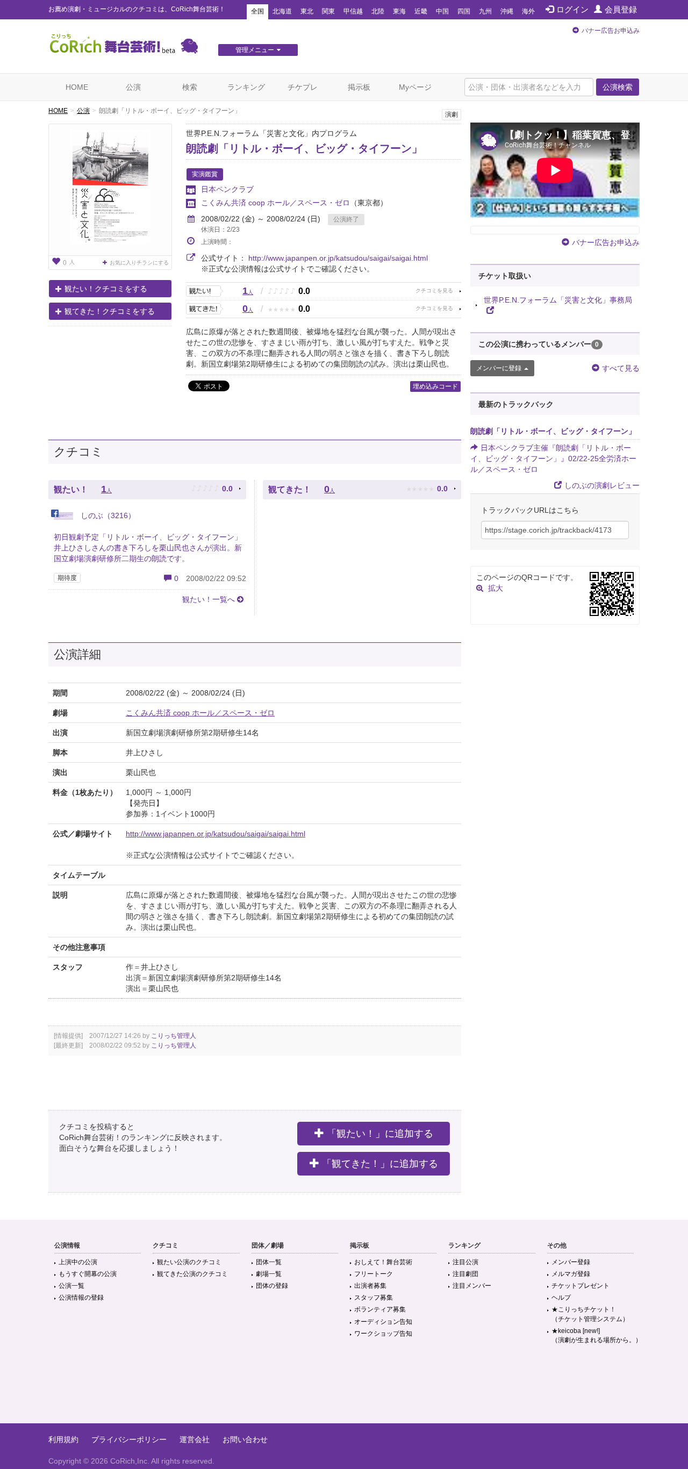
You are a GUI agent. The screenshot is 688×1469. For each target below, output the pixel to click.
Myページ (415, 87)
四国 (463, 11)
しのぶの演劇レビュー (602, 485)
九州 (485, 11)
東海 (399, 11)
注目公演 (465, 1262)
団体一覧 (269, 1262)
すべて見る (621, 368)
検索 (189, 87)
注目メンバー (472, 1285)
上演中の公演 (78, 1262)
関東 (328, 11)
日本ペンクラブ (227, 189)
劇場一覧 (269, 1274)
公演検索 (618, 87)
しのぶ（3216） (106, 515)
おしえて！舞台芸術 (383, 1262)
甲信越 (353, 11)
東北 (306, 11)
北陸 (377, 11)
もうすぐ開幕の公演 (88, 1274)
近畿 (420, 11)
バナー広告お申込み (611, 30)
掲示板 (359, 87)
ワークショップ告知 (383, 1333)
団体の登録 (272, 1285)
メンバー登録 (570, 1262)
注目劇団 (465, 1274)
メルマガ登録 (570, 1274)
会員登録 (621, 9)
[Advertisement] (344, 1388)
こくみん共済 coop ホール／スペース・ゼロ (275, 202)
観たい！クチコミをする (105, 288)
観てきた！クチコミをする (109, 311)
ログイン (572, 9)
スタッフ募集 (373, 1297)
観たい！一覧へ (208, 599)
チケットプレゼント (580, 1285)
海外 (528, 11)
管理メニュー (254, 50)
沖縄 (506, 11)
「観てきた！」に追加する (380, 1163)
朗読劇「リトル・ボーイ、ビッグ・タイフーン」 (304, 148)
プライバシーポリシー (129, 1439)
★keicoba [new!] (596, 1335)
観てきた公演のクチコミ (192, 1274)
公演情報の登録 (81, 1297)
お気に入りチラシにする (139, 263)
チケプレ (303, 87)
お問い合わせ (245, 1439)
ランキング (246, 87)
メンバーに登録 (498, 368)
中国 (442, 11)
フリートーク (373, 1274)
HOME (77, 87)
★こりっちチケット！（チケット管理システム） (590, 1314)
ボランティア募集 (380, 1309)
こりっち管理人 (173, 1036)
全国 (257, 11)
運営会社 (195, 1439)
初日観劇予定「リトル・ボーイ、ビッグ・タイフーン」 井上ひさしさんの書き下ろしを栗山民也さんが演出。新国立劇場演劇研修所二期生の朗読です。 (148, 548)
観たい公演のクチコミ (189, 1262)
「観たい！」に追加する (380, 1133)
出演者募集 (370, 1285)
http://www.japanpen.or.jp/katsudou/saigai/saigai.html (338, 258)
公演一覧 (71, 1285)
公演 (133, 87)
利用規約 (63, 1439)
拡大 (495, 588)
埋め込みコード (435, 386)
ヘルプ (561, 1297)
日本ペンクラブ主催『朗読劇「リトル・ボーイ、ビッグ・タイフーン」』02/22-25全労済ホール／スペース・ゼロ (553, 458)
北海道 (282, 11)
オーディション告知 (383, 1321)
